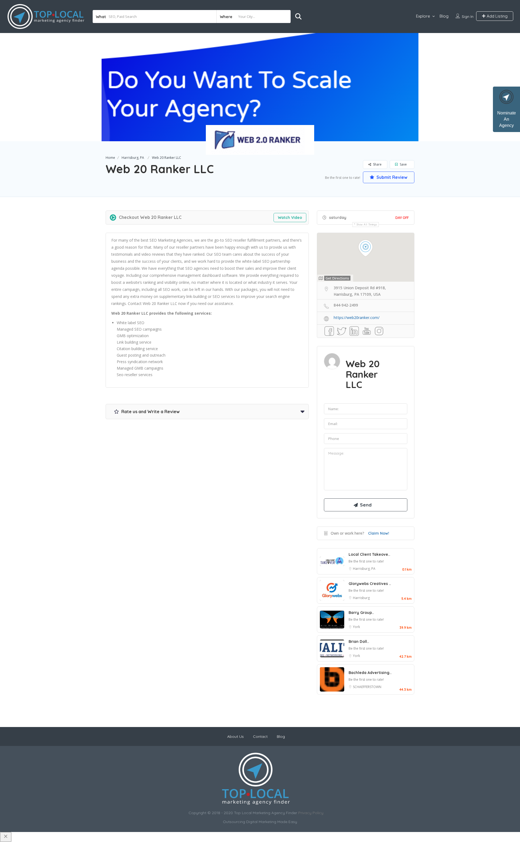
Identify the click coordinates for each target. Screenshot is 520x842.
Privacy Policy (310, 812)
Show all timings (367, 224)
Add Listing (497, 16)
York (356, 626)
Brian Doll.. (359, 641)
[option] (260, 87)
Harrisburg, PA (133, 157)
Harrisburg (361, 598)
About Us (235, 736)
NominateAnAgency (506, 119)
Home (110, 157)
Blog (444, 16)
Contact (260, 736)
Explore (423, 16)
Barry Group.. (361, 612)
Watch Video (290, 217)
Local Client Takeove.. (369, 554)
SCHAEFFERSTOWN (367, 687)
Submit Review (391, 177)
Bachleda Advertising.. (370, 672)
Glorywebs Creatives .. (370, 583)
